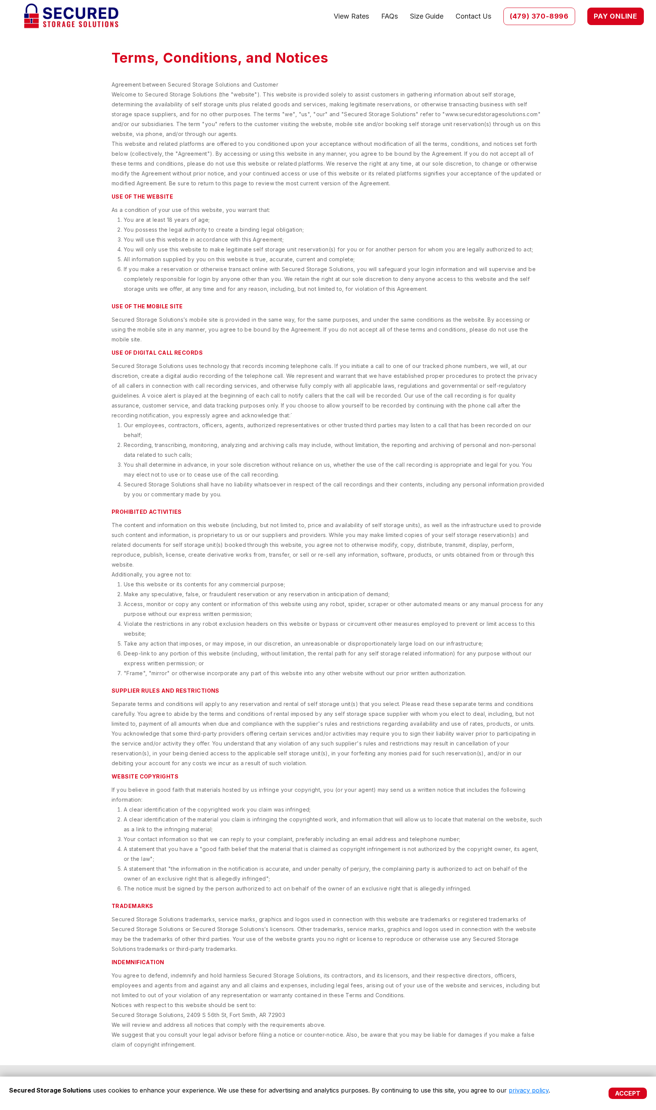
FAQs (389, 16)
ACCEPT (627, 1093)
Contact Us (473, 16)
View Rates (351, 16)
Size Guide (426, 16)
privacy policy (529, 1090)
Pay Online (615, 16)
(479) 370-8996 (539, 16)
